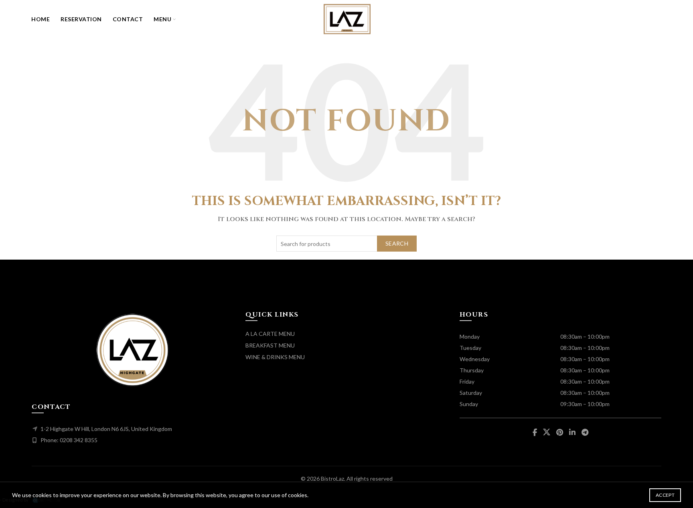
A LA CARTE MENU (270, 333)
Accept (665, 495)
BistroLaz (332, 478)
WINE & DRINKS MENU (275, 357)
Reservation (81, 19)
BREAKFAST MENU (270, 345)
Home (40, 19)
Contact (128, 19)
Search (396, 243)
